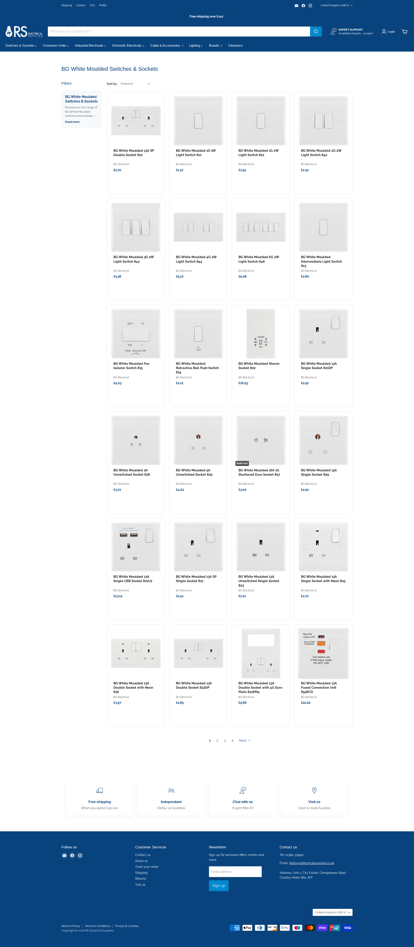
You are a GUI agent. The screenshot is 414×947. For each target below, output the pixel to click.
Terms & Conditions (97, 926)
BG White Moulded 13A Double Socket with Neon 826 (133, 687)
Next (243, 740)
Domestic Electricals (127, 45)
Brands (214, 45)
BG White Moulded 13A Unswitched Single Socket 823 (258, 581)
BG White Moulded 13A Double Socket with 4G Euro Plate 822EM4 (260, 687)
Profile (103, 5)
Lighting (195, 45)
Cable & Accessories (166, 45)
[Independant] (171, 799)
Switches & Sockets (20, 45)
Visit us (140, 884)
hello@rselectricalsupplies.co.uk (311, 863)
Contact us (143, 855)
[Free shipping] (99, 799)
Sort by (112, 83)
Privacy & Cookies (126, 926)
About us (141, 861)
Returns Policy (70, 926)
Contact (81, 5)
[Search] (316, 31)
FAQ (92, 5)
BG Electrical (121, 164)
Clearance (235, 45)
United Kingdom (335, 5)
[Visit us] (314, 799)
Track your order (146, 866)
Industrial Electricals (89, 45)
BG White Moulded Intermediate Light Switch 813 (321, 261)
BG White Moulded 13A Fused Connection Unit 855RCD (319, 687)
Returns (140, 878)
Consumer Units (55, 45)
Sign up (218, 885)
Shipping (66, 5)
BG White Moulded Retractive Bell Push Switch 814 (197, 368)
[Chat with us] (243, 799)
